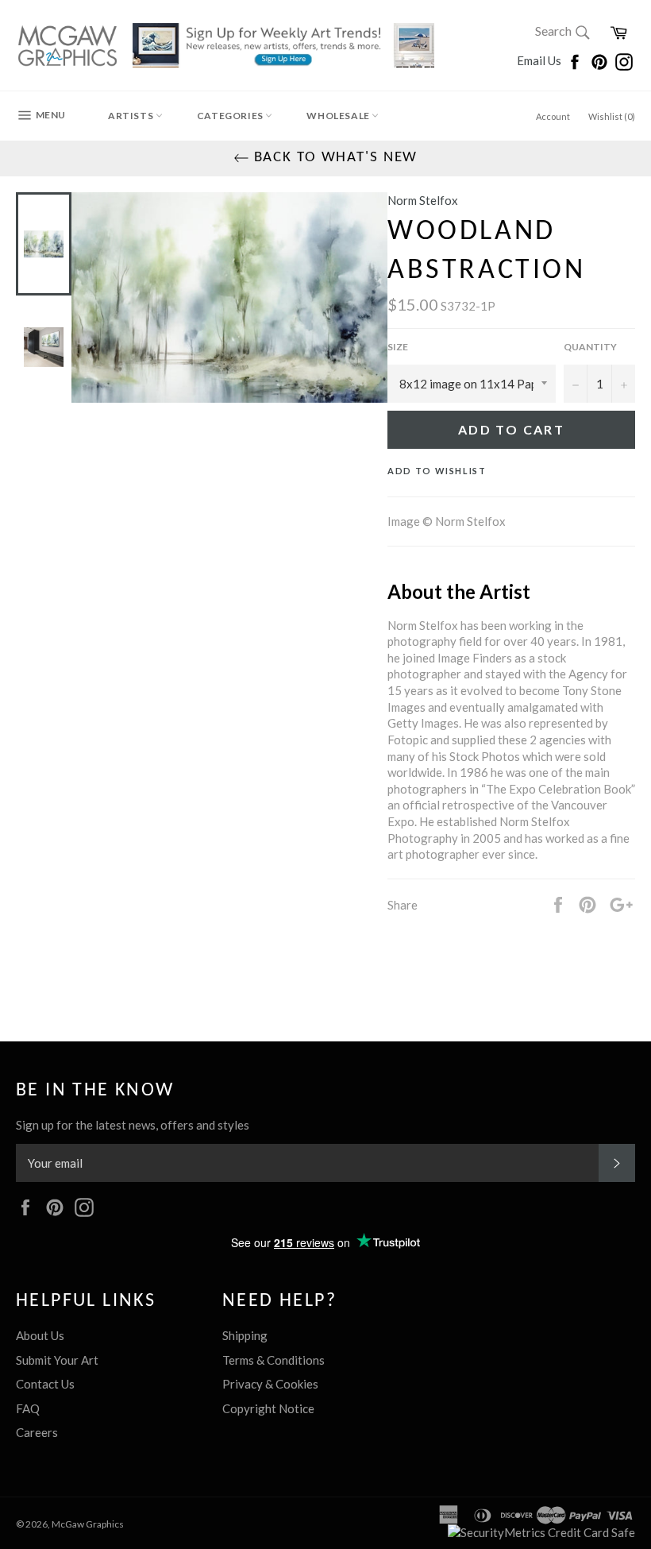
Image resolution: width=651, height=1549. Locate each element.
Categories (231, 116)
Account (553, 116)
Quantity (590, 347)
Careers (37, 1432)
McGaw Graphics (88, 1524)
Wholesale (339, 116)
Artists (132, 116)
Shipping (245, 1335)
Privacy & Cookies (270, 1384)
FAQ (28, 1408)
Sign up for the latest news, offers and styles (132, 1125)
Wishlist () (611, 116)
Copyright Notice (268, 1408)
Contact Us (45, 1384)
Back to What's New (333, 157)
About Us (40, 1335)
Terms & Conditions (273, 1360)
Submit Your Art (57, 1360)
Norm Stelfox (422, 200)
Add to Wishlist (437, 470)
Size (397, 347)
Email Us (540, 60)
